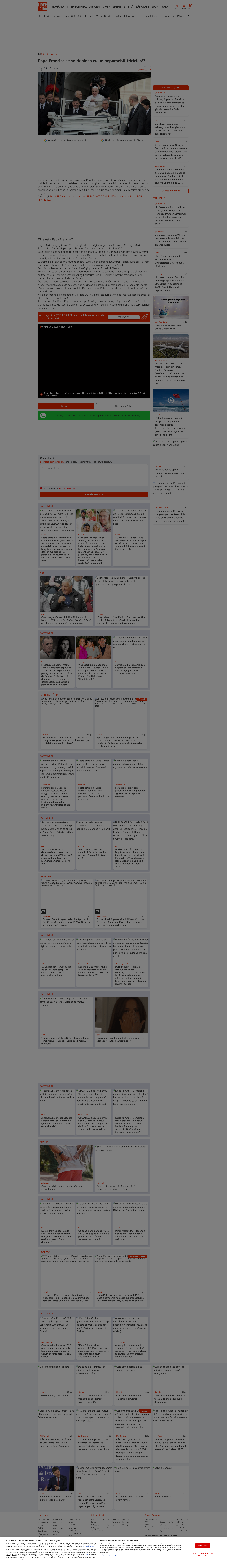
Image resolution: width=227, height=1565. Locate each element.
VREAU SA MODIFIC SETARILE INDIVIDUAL (203, 1554)
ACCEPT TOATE (203, 1546)
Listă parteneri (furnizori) (108, 1555)
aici (87, 1554)
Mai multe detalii (88, 1546)
